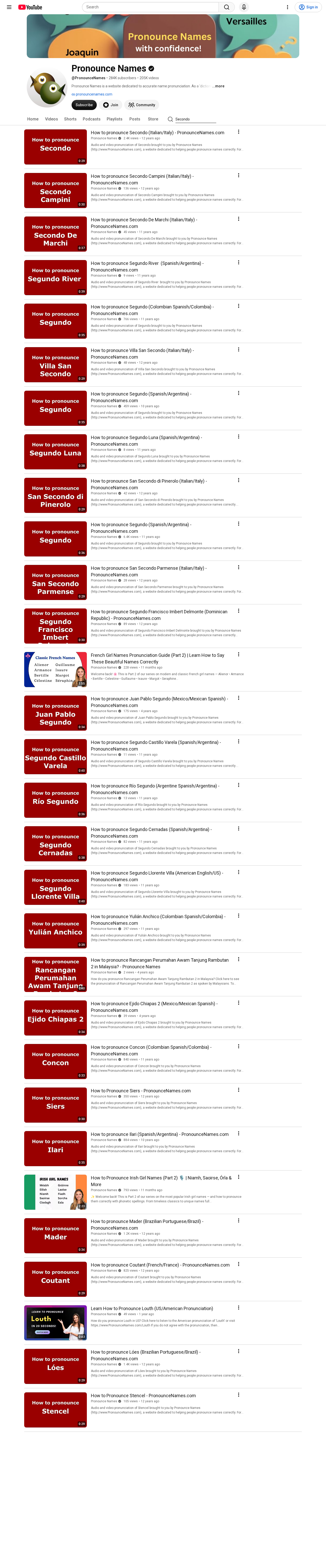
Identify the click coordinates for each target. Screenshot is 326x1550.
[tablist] (163, 119)
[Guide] (9, 7)
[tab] (33, 119)
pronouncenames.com (93, 94)
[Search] (227, 7)
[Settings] (287, 7)
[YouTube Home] (30, 7)
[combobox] (152, 7)
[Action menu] (239, 132)
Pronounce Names (104, 138)
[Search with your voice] (244, 7)
